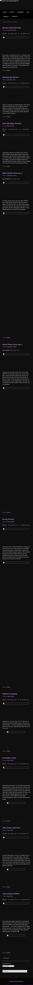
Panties (8, 70)
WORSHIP (21, 12)
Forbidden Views (9, 758)
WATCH (12, 12)
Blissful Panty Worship (11, 28)
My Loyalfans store (12, 33)
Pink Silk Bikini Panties (11, 123)
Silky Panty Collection (11, 828)
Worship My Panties (10, 77)
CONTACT (15, 16)
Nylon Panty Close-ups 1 (12, 344)
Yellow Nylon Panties (11, 894)
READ (5, 12)
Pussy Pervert (8, 519)
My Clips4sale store (25, 33)
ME (28, 12)
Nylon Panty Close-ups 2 (12, 173)
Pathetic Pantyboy (9, 694)
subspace (6, 16)
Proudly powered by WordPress (16, 981)
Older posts (5, 958)
